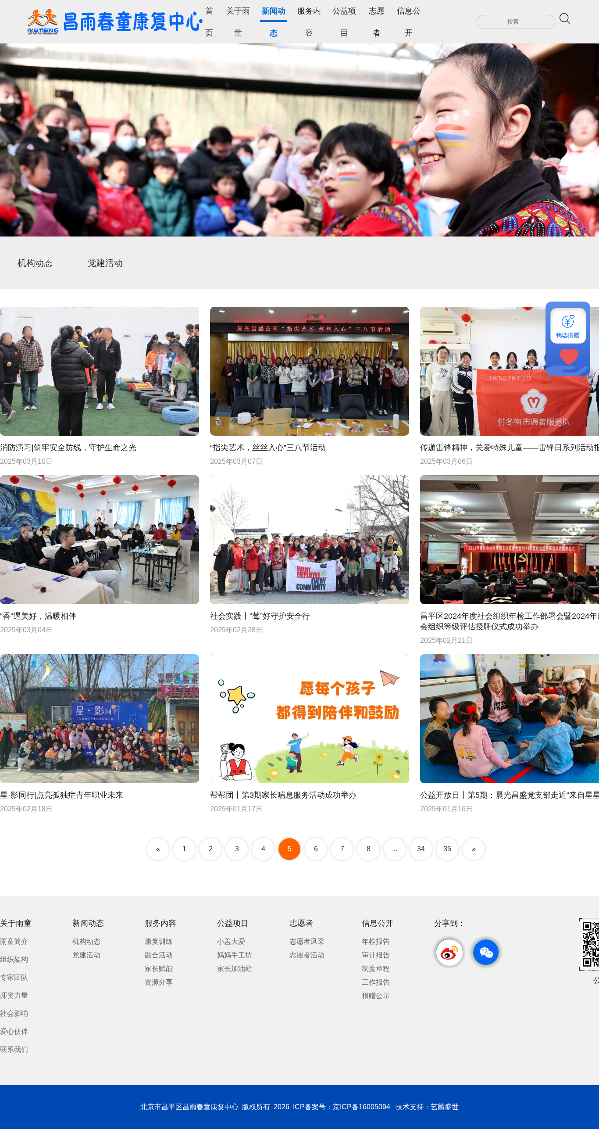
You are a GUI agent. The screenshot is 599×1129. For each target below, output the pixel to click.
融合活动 (159, 955)
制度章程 (376, 968)
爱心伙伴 (14, 1031)
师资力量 (14, 995)
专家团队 (14, 977)
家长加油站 (234, 968)
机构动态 (35, 263)
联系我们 (14, 1049)
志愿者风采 (306, 941)
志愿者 (377, 14)
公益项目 (344, 14)
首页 (209, 14)
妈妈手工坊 (234, 955)
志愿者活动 (306, 955)
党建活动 (105, 263)
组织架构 (14, 959)
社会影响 (14, 1013)
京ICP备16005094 (361, 1107)
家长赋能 (159, 968)
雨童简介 (14, 941)
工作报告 (376, 982)
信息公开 (409, 14)
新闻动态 (273, 14)
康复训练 (159, 941)
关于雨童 (238, 14)
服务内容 (309, 14)
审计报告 (376, 955)
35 (447, 849)
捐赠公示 (376, 996)
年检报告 (376, 941)
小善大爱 (231, 941)
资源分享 (159, 982)
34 (421, 849)
